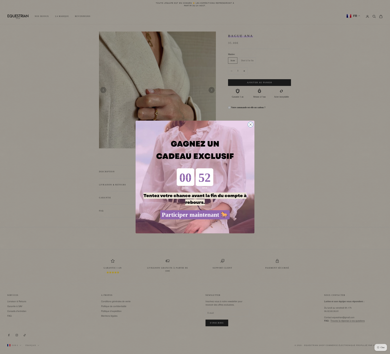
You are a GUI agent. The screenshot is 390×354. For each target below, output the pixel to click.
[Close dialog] (250, 124)
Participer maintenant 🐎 (195, 214)
